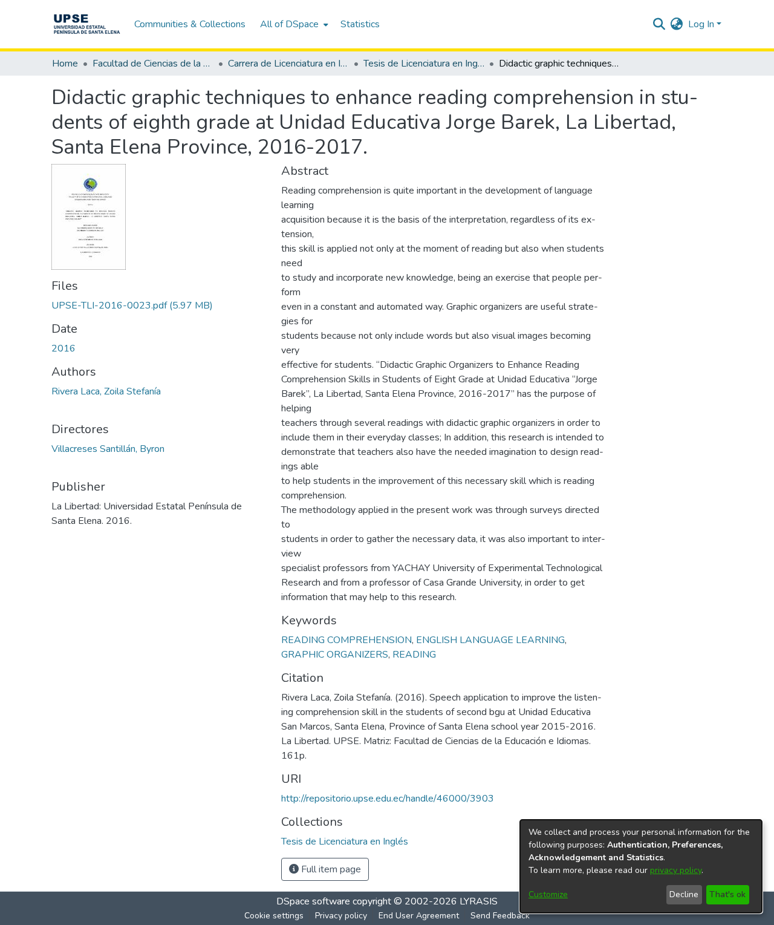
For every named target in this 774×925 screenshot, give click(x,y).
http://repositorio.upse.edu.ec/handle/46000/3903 (387, 798)
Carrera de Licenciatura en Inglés (288, 63)
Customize (548, 894)
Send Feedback (500, 915)
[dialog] (641, 866)
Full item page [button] (330, 869)
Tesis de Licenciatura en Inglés (423, 63)
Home (65, 63)
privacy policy (675, 870)
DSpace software (313, 901)
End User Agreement (419, 915)
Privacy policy (341, 915)
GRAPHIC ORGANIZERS (334, 654)
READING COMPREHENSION (346, 640)
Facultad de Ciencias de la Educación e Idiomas (153, 63)
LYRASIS (479, 901)
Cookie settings (274, 915)
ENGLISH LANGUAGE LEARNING (490, 640)
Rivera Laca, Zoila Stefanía (106, 391)
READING (414, 654)
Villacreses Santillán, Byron (107, 449)
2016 (63, 348)
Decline (683, 894)
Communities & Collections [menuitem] (190, 24)
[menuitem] (293, 24)
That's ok (727, 894)
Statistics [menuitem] (360, 24)
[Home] (86, 24)
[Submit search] (659, 24)
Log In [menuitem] (701, 24)
